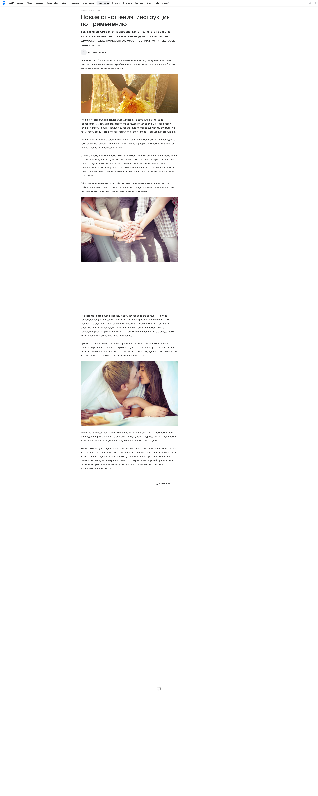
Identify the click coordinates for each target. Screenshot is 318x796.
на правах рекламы (97, 52)
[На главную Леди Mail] (9, 3)
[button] (129, 94)
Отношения (100, 11)
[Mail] (3, 3)
